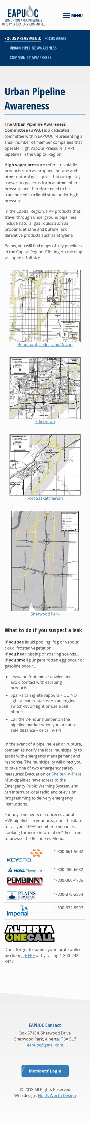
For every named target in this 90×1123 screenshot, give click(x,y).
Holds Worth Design (57, 1095)
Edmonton (45, 421)
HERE (30, 955)
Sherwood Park (45, 614)
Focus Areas (55, 38)
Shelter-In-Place (67, 774)
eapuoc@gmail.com (45, 1045)
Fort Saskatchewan (45, 498)
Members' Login (45, 1071)
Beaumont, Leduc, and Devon (45, 344)
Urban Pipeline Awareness (33, 48)
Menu (76, 15)
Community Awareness (31, 57)
